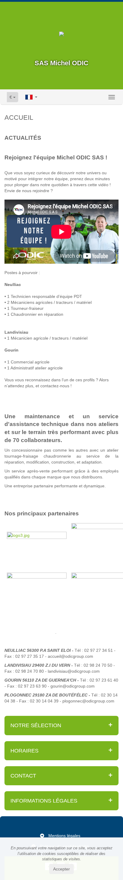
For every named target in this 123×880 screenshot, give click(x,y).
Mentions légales (64, 835)
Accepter (61, 869)
